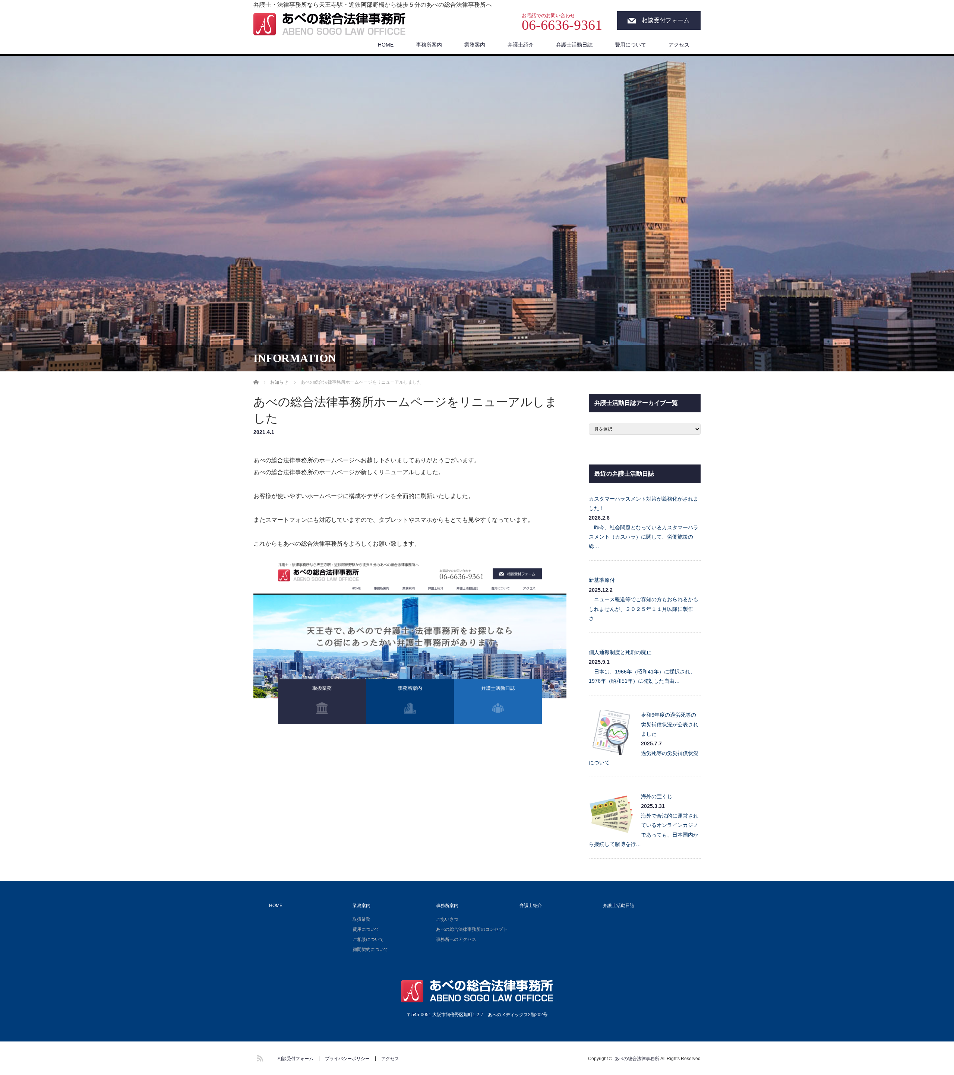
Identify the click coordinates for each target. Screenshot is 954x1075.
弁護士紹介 (521, 45)
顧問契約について (370, 949)
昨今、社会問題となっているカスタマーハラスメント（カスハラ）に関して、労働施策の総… (643, 536)
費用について (630, 45)
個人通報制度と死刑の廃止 (620, 652)
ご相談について (368, 939)
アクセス (679, 45)
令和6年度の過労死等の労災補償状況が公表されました (669, 724)
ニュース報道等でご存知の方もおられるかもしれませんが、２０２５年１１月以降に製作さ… (643, 608)
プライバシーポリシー (347, 1058)
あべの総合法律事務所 (637, 1058)
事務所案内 (429, 45)
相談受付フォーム (665, 20)
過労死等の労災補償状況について (643, 757)
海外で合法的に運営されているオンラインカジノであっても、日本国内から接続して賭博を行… (643, 830)
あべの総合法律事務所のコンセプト (472, 929)
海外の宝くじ (656, 796)
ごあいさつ (447, 919)
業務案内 (474, 45)
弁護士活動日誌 (574, 45)
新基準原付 (602, 580)
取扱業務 (361, 919)
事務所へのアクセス (456, 939)
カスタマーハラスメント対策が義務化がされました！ (643, 503)
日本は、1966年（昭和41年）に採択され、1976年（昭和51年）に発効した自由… (642, 676)
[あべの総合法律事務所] (329, 25)
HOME (386, 45)
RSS (259, 1057)
